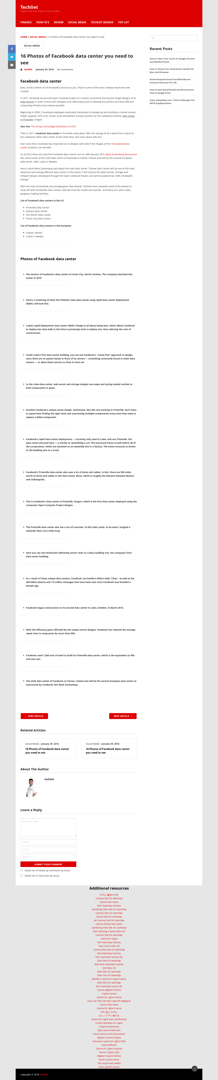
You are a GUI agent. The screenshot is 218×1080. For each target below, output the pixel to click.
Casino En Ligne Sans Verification (109, 1019)
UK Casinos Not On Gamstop (109, 920)
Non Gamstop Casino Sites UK (109, 931)
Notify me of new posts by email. (42, 875)
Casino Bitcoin (109, 1044)
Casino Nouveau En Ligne (109, 1022)
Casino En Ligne (109, 938)
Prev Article (35, 716)
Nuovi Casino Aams (109, 1059)
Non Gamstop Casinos (109, 905)
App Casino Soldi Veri (109, 1030)
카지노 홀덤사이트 (109, 894)
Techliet (29, 7)
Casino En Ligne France (109, 997)
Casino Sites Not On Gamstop (109, 949)
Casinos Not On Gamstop (109, 898)
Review (58, 22)
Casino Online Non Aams (109, 923)
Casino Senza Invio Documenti (109, 1033)
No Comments (65, 69)
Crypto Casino (109, 993)
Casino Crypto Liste (109, 1052)
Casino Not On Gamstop (109, 916)
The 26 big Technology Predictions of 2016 (53, 126)
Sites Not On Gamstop (109, 975)
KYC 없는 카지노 (109, 1011)
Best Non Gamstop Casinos (109, 964)
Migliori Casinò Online (109, 1055)
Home (23, 36)
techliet (28, 69)
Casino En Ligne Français (109, 1048)
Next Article (122, 716)
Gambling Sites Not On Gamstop (109, 909)
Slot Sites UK (109, 967)
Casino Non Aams (109, 901)
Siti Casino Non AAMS (109, 1063)
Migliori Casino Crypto (109, 1037)
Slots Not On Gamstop (109, 960)
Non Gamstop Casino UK (109, 986)
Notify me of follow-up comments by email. (48, 870)
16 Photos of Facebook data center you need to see (47, 750)
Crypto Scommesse (109, 1026)
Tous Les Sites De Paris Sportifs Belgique (109, 1000)
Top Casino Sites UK (109, 945)
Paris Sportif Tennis (109, 1066)
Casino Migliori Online (109, 989)
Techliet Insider (102, 22)
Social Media (77, 22)
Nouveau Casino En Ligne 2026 (109, 1041)
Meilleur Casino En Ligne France (109, 978)
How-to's (42, 22)
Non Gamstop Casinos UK (109, 956)
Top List (123, 22)
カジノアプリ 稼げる (109, 1015)
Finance (26, 22)
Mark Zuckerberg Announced (121, 154)
